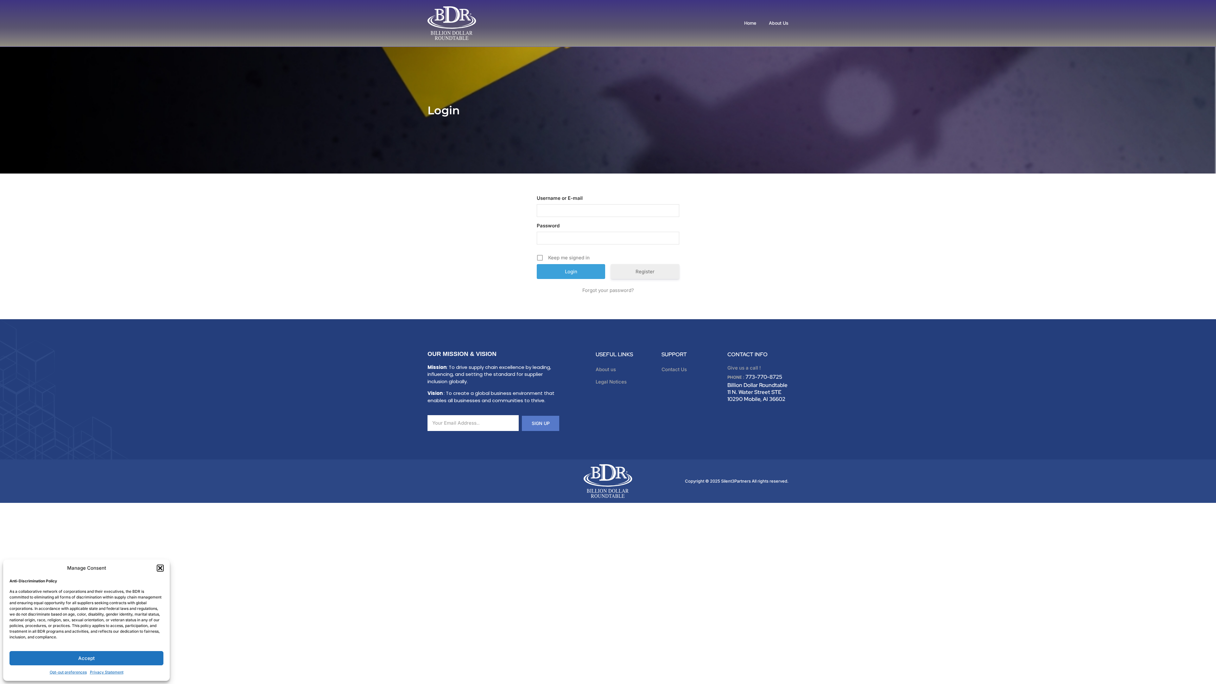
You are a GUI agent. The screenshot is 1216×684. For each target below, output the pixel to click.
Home (750, 23)
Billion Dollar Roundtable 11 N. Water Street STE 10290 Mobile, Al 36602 (757, 392)
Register (645, 272)
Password (548, 226)
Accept (86, 658)
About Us (778, 23)
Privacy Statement (107, 672)
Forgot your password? (608, 290)
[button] (160, 568)
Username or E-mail (560, 198)
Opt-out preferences (68, 672)
